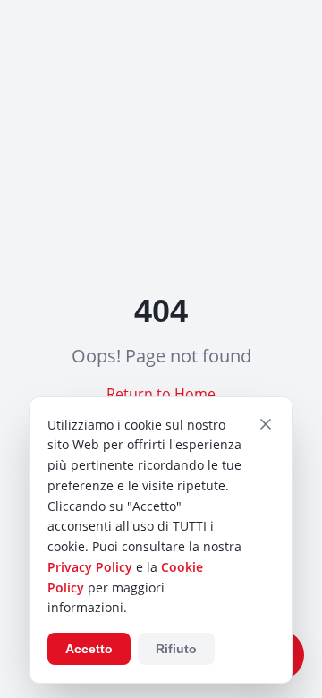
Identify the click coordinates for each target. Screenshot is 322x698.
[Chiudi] (266, 424)
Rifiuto (176, 649)
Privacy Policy (89, 566)
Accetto (89, 649)
